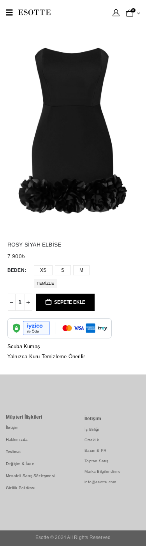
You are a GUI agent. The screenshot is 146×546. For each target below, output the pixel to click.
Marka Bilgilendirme (102, 471)
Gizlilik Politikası (20, 488)
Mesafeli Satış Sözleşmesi (30, 476)
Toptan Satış (96, 461)
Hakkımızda (17, 439)
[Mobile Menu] (9, 12)
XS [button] (43, 270)
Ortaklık (91, 440)
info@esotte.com (100, 482)
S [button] (62, 270)
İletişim (12, 427)
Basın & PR (95, 450)
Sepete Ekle (69, 302)
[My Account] (116, 12)
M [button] (81, 270)
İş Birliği (91, 429)
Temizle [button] (45, 283)
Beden (16, 270)
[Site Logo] (34, 12)
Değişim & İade (20, 463)
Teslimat (13, 451)
